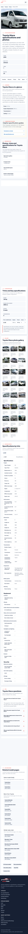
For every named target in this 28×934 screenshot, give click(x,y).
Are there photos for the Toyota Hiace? (12, 726)
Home (2, 6)
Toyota (6, 6)
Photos (14, 79)
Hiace (10, 6)
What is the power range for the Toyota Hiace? (12, 711)
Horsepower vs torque (14, 130)
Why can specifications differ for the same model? (12, 731)
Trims (19, 79)
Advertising (3, 898)
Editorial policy (4, 922)
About (2, 917)
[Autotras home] (6, 880)
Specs (23, 79)
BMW (2, 906)
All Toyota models (7, 864)
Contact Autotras (5, 896)
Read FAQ (16, 867)
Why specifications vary (14, 134)
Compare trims (6, 870)
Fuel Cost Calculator (5, 894)
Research (9, 79)
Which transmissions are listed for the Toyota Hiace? (12, 721)
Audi (2, 903)
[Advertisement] (14, 233)
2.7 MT (4, 322)
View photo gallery (7, 867)
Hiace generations (17, 864)
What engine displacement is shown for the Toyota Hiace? (13, 716)
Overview (4, 79)
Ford (2, 908)
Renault (2, 910)
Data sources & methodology (7, 920)
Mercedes (3, 904)
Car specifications (5, 892)
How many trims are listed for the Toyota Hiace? (12, 699)
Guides (2, 919)
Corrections (3, 924)
